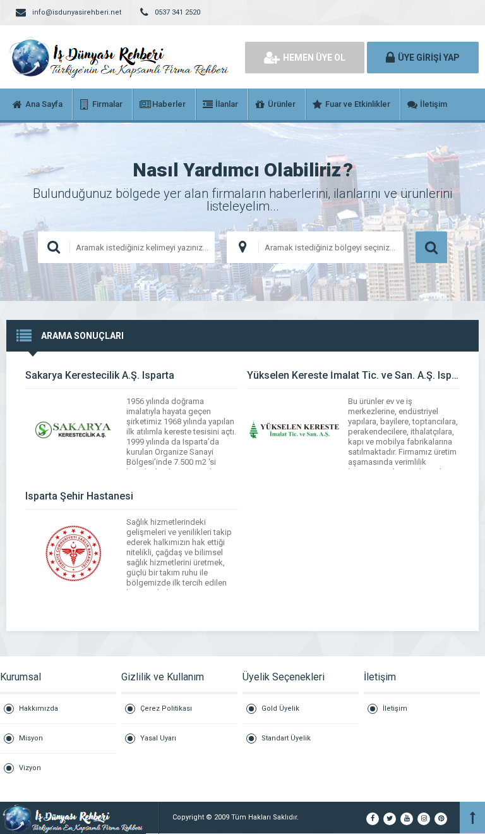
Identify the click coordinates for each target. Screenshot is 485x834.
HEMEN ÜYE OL (314, 57)
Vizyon (30, 768)
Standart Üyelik (286, 738)
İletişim (395, 708)
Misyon (31, 738)
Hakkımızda (38, 708)
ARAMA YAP (431, 247)
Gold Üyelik (280, 708)
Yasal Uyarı (158, 738)
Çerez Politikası (166, 708)
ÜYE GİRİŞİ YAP (429, 57)
